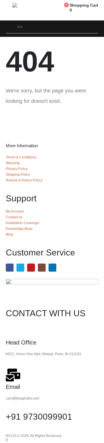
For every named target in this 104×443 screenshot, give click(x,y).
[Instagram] (42, 267)
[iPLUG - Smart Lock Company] (26, 5)
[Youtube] (31, 267)
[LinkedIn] (52, 267)
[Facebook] (10, 267)
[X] (20, 267)
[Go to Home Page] (7, 27)
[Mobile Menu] (9, 10)
